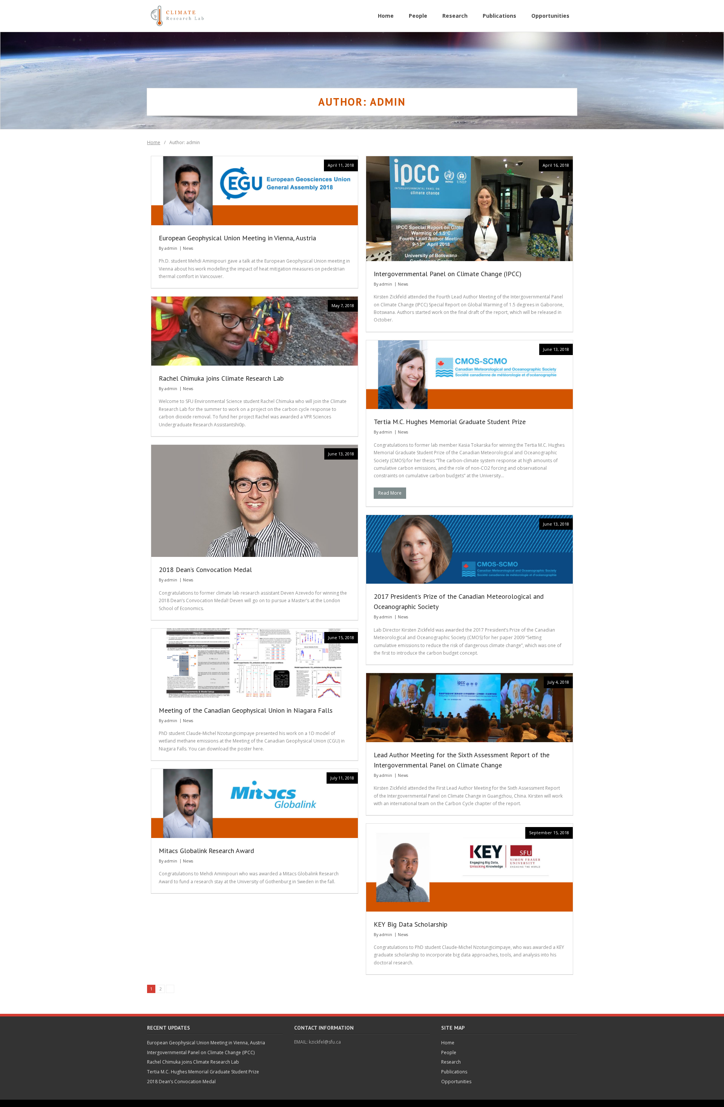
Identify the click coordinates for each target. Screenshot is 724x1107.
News (188, 248)
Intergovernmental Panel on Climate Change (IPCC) (448, 273)
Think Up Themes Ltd (198, 1103)
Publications (454, 1072)
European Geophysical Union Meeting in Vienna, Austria (237, 238)
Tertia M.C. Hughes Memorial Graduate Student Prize (450, 421)
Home (153, 142)
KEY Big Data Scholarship (410, 924)
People (448, 1052)
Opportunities (456, 1081)
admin (170, 248)
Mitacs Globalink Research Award (206, 850)
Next (170, 989)
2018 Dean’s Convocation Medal (205, 569)
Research (451, 1062)
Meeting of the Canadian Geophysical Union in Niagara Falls (246, 710)
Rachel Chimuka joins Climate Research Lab (221, 378)
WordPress (259, 1103)
